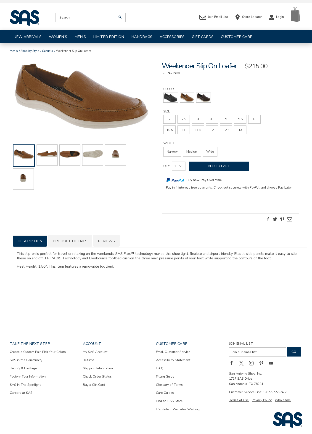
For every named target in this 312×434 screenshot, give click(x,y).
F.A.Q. (160, 368)
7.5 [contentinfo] (184, 119)
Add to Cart (219, 166)
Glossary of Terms (169, 385)
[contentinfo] (170, 98)
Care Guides (165, 393)
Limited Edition (108, 36)
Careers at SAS (21, 393)
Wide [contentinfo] (210, 151)
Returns (88, 360)
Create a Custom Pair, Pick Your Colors (38, 352)
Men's (80, 36)
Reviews (106, 241)
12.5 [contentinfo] (226, 130)
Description (30, 241)
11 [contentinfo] (183, 130)
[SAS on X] (243, 363)
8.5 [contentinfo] (212, 119)
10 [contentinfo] (254, 119)
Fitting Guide (165, 376)
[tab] (30, 241)
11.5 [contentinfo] (198, 130)
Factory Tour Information (28, 376)
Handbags (141, 36)
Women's (58, 36)
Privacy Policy (262, 400)
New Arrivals (27, 36)
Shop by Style (30, 51)
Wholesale (283, 400)
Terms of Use (239, 400)
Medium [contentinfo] (192, 151)
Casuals (47, 51)
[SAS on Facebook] (233, 363)
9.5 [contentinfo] (240, 119)
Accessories (172, 36)
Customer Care (236, 36)
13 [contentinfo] (240, 130)
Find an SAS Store (169, 401)
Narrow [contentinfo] (172, 151)
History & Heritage (23, 368)
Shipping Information (98, 368)
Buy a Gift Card (94, 385)
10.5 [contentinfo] (170, 130)
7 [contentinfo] (169, 119)
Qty (166, 166)
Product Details (70, 241)
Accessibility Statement (173, 360)
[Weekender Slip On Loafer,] (81, 97)
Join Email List (241, 343)
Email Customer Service (173, 352)
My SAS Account (95, 352)
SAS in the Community (26, 360)
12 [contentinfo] (212, 130)
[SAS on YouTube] (273, 363)
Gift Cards (203, 36)
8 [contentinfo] (198, 119)
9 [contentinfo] (226, 119)
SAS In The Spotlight (25, 385)
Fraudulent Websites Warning (178, 409)
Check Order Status (97, 376)
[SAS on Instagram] (253, 363)
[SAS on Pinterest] (263, 363)
